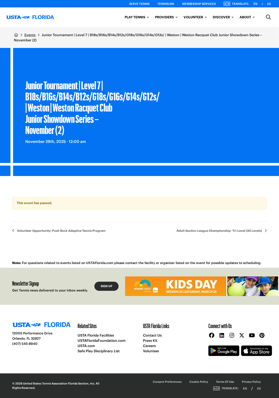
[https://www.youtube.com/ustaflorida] (251, 336)
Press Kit (150, 340)
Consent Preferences (167, 381)
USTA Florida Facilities (96, 335)
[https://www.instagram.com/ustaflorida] (231, 336)
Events (30, 35)
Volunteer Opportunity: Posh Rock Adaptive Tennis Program (60, 231)
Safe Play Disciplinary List (99, 351)
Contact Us (152, 335)
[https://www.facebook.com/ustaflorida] (211, 336)
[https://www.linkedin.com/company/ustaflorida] (221, 336)
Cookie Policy (198, 381)
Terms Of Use (225, 381)
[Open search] (268, 17)
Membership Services (199, 4)
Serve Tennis (139, 4)
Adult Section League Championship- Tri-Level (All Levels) (220, 231)
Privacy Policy (251, 381)
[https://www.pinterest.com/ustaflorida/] (262, 336)
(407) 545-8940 (24, 344)
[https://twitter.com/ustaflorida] (241, 336)
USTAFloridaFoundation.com (102, 340)
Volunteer (151, 351)
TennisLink (165, 4)
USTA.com (86, 346)
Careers (149, 346)
